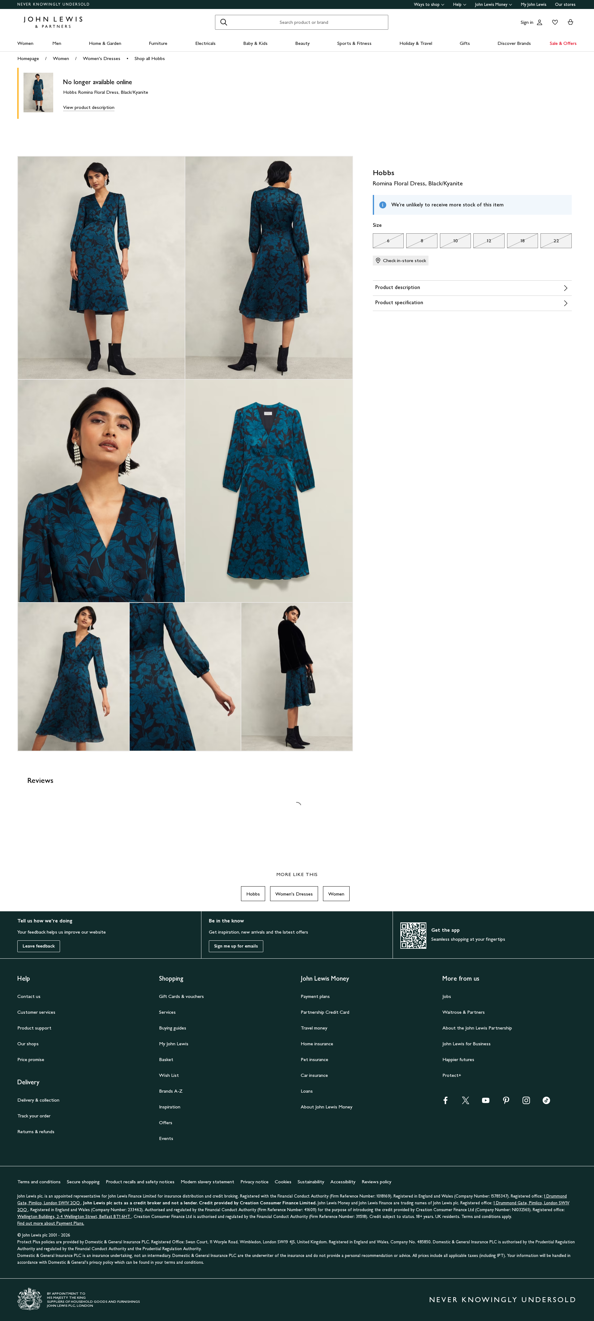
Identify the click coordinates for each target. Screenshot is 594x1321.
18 (516, 242)
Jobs (446, 996)
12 (482, 242)
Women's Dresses (101, 58)
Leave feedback (39, 946)
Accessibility (342, 1182)
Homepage (28, 58)
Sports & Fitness (354, 43)
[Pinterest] (506, 1102)
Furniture (158, 43)
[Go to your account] (539, 22)
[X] (465, 1102)
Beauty (302, 43)
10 (449, 242)
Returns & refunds (35, 1131)
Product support (34, 1028)
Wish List (169, 1075)
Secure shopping (83, 1182)
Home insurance (317, 1044)
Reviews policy (376, 1182)
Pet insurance (314, 1059)
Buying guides (172, 1028)
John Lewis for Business (466, 1044)
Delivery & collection (38, 1100)
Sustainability (311, 1182)
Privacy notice (254, 1182)
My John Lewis (533, 4)
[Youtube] (485, 1102)
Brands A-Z (171, 1091)
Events (166, 1138)
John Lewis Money (491, 4)
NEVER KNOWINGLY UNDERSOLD (53, 4)
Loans (307, 1091)
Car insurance (314, 1075)
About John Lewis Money (326, 1107)
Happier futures (458, 1059)
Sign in (527, 22)
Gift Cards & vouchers (181, 996)
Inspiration (169, 1107)
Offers (165, 1122)
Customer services (36, 1012)
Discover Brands (514, 43)
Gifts (465, 43)
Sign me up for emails (236, 946)
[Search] (223, 22)
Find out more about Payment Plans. (50, 1223)
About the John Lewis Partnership (477, 1028)
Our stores (565, 4)
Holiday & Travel (415, 43)
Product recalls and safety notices (140, 1182)
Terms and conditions (39, 1182)
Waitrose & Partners (463, 1012)
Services (167, 1012)
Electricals (205, 43)
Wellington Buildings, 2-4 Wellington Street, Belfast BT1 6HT (74, 1216)
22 (549, 242)
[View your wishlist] (554, 22)
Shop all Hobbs (150, 58)
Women (25, 43)
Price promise (30, 1059)
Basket (166, 1059)
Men (56, 43)
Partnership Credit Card (325, 1012)
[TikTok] (546, 1102)
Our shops (28, 1044)
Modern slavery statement (207, 1182)
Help (457, 4)
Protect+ (451, 1075)
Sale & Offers (563, 43)
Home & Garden (105, 43)
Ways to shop (427, 4)
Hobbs (253, 894)
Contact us (29, 996)
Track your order (33, 1116)
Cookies (283, 1182)
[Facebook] (445, 1102)
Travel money (314, 1028)
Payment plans (315, 996)
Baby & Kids (255, 43)
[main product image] (43, 93)
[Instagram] (526, 1102)
